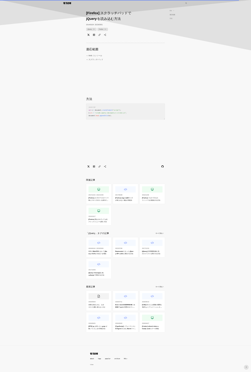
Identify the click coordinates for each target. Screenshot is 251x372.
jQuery (91, 29)
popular (108, 358)
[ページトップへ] (246, 367)
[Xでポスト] (88, 34)
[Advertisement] (125, 79)
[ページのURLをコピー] (99, 34)
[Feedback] (162, 166)
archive (117, 358)
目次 (171, 10)
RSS (125, 358)
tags (99, 358)
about (92, 358)
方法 (171, 18)
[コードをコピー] (162, 106)
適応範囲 (172, 14)
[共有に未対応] (105, 34)
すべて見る (159, 233)
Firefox (102, 29)
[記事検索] (186, 3)
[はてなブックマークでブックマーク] (94, 34)
